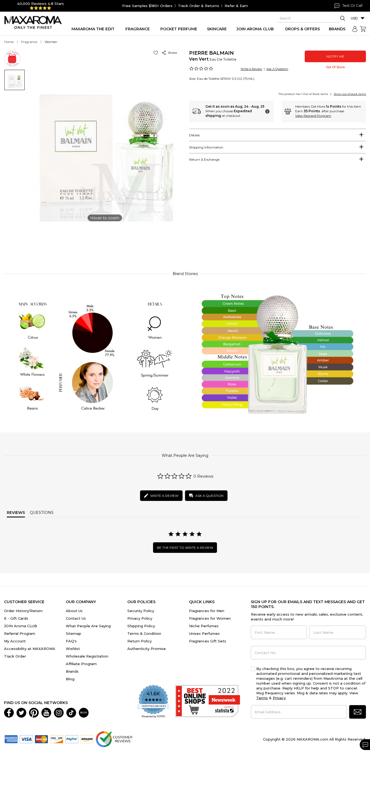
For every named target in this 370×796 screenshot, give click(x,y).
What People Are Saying (88, 626)
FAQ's (71, 641)
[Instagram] (59, 712)
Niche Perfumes (204, 626)
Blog (70, 679)
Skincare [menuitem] (217, 29)
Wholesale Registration (87, 656)
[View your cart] (363, 29)
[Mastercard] (41, 738)
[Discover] (56, 738)
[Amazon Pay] (86, 738)
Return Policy (139, 641)
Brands (72, 671)
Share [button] (171, 53)
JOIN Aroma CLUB (20, 626)
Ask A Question (277, 69)
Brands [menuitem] (337, 29)
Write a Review (251, 69)
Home (9, 42)
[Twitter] (21, 712)
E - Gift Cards (16, 618)
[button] (157, 53)
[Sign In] (355, 29)
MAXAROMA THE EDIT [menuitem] (93, 29)
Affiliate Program (81, 664)
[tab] (277, 135)
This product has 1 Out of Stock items (303, 94)
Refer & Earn (236, 6)
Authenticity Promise (146, 648)
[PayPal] (71, 738)
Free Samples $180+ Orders (147, 6)
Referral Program (19, 633)
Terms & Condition (144, 633)
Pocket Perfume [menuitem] (178, 29)
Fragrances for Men (206, 611)
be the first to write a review (185, 548)
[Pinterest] (34, 712)
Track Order (15, 656)
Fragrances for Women (210, 618)
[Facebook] (9, 712)
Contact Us (76, 618)
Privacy (279, 698)
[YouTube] (46, 712)
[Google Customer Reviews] (114, 738)
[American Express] (11, 738)
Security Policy (140, 611)
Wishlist (73, 648)
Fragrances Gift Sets (207, 641)
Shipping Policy (141, 626)
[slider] (185, 242)
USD (354, 18)
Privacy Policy (139, 618)
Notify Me (335, 56)
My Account (15, 641)
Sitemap (73, 633)
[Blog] (84, 712)
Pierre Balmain (211, 53)
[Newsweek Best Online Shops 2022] (207, 702)
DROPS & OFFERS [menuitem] (302, 29)
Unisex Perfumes (204, 633)
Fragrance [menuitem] (137, 29)
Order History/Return (23, 611)
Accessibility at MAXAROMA (29, 648)
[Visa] (26, 738)
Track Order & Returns (198, 6)
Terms (262, 698)
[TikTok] (71, 712)
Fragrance (29, 42)
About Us (74, 611)
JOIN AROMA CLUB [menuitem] (255, 29)
